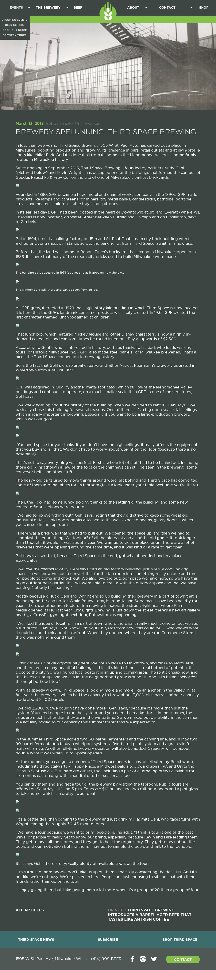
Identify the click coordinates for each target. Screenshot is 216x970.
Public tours (170, 784)
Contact (167, 7)
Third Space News (36, 939)
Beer (78, 7)
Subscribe (108, 939)
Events (16, 7)
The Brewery (48, 7)
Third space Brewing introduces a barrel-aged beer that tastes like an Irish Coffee (150, 915)
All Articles (30, 910)
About (133, 7)
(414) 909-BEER (106, 959)
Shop (203, 7)
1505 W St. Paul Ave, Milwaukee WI (48, 959)
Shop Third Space (180, 939)
